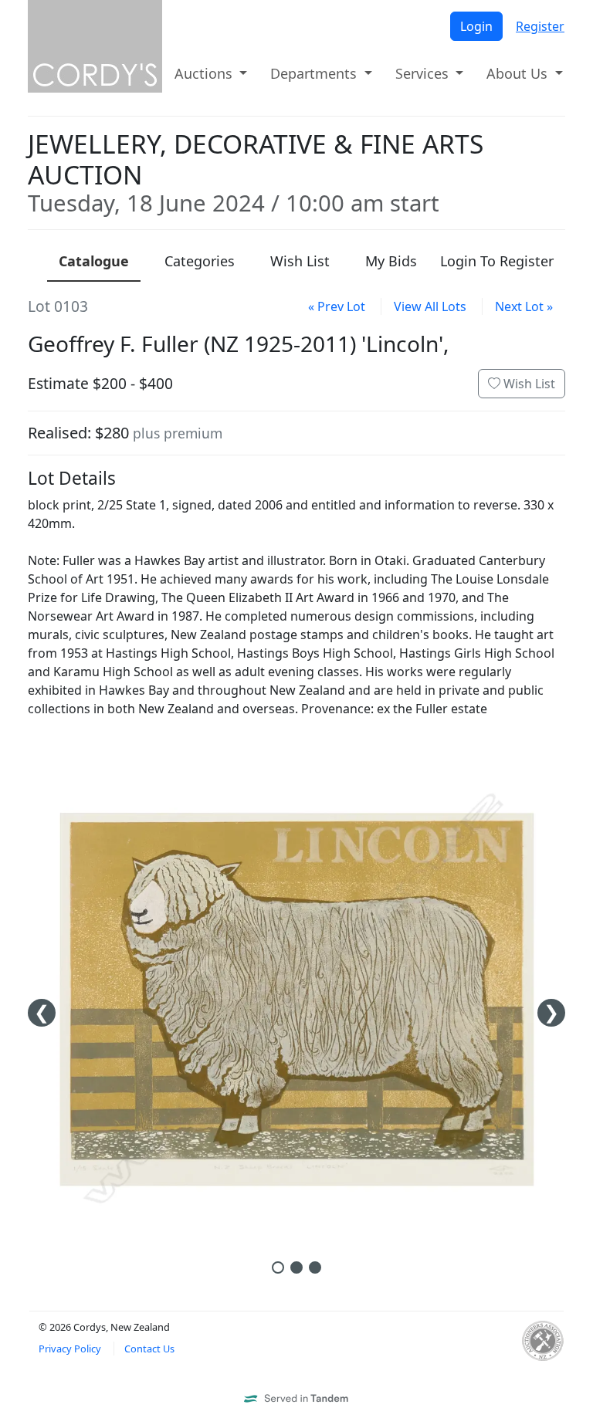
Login (476, 26)
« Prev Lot (336, 306)
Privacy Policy (70, 1348)
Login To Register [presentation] (497, 261)
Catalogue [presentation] (94, 261)
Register (540, 26)
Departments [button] (315, 73)
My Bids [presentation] (391, 261)
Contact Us (149, 1348)
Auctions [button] (205, 73)
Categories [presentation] (199, 261)
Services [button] (423, 73)
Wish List (527, 383)
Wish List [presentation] (300, 261)
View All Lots (430, 306)
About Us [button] (518, 73)
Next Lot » (524, 306)
